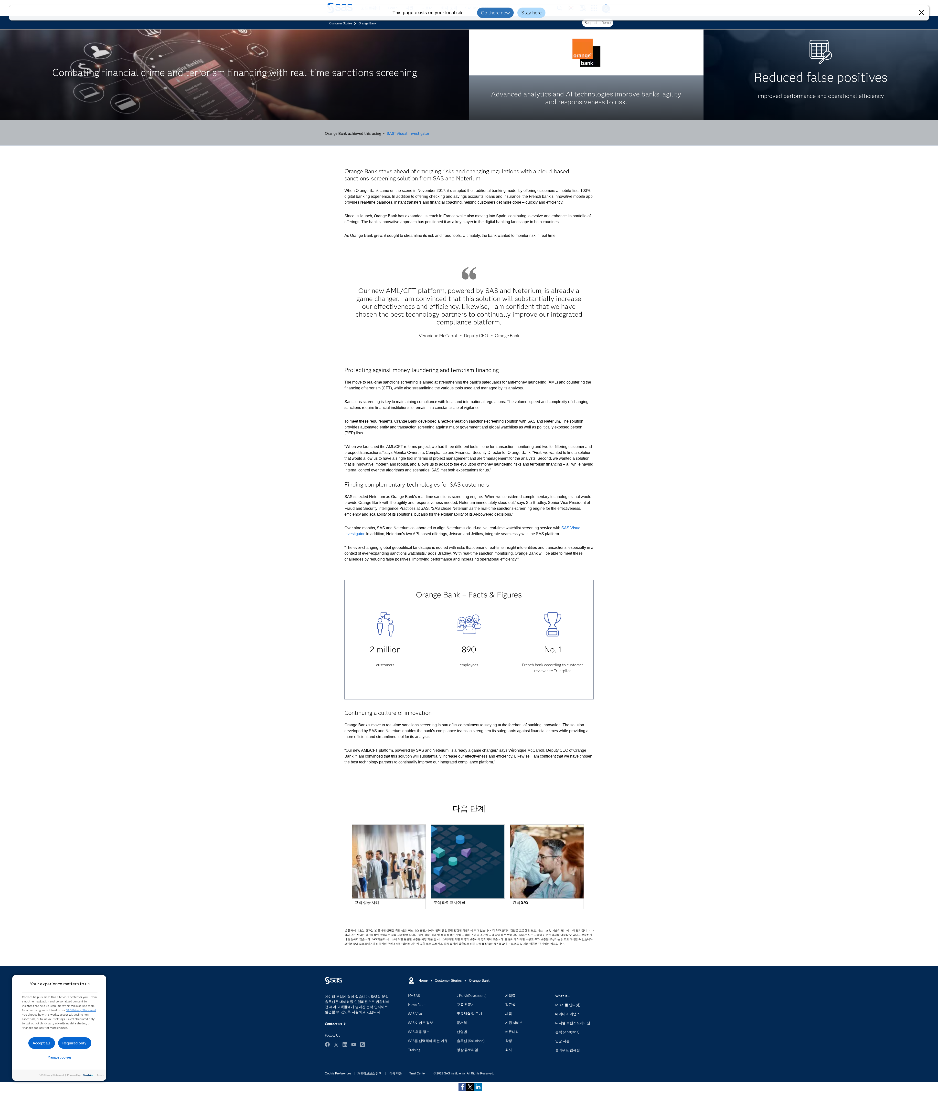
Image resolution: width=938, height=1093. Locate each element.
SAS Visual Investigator (408, 133)
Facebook (327, 1044)
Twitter (336, 1044)
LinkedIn (344, 1044)
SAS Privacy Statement (81, 1010)
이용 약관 (395, 1073)
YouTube (353, 1044)
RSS (362, 1044)
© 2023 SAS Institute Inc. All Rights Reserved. (464, 1073)
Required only (74, 1043)
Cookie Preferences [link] (338, 1073)
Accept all (41, 1043)
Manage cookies (59, 1057)
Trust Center (417, 1073)
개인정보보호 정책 (369, 1073)
